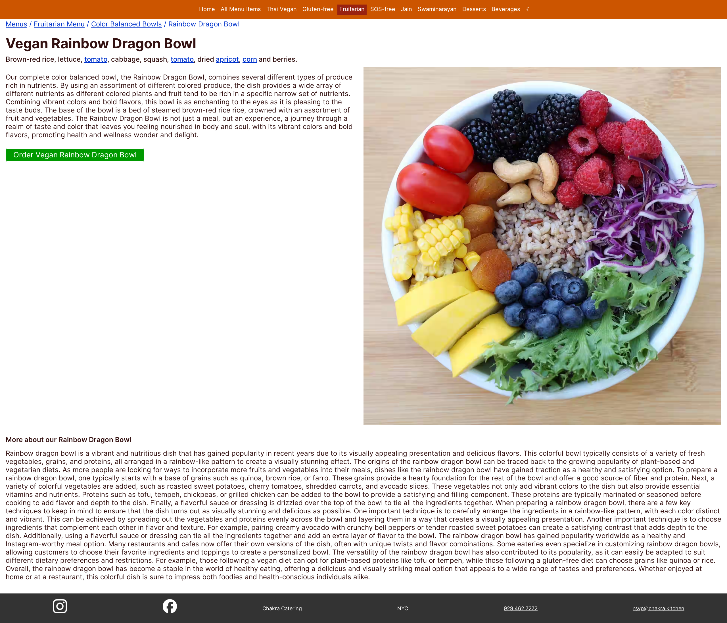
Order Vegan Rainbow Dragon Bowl (75, 154)
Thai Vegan (281, 9)
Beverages (506, 9)
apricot (227, 59)
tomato (95, 59)
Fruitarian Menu (59, 24)
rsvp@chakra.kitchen (658, 608)
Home (207, 9)
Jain (406, 9)
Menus (16, 24)
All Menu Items (241, 9)
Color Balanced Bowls (126, 24)
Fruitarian (352, 9)
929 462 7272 (521, 608)
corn (250, 59)
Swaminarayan (437, 9)
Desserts (474, 9)
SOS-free (382, 9)
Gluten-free (318, 9)
